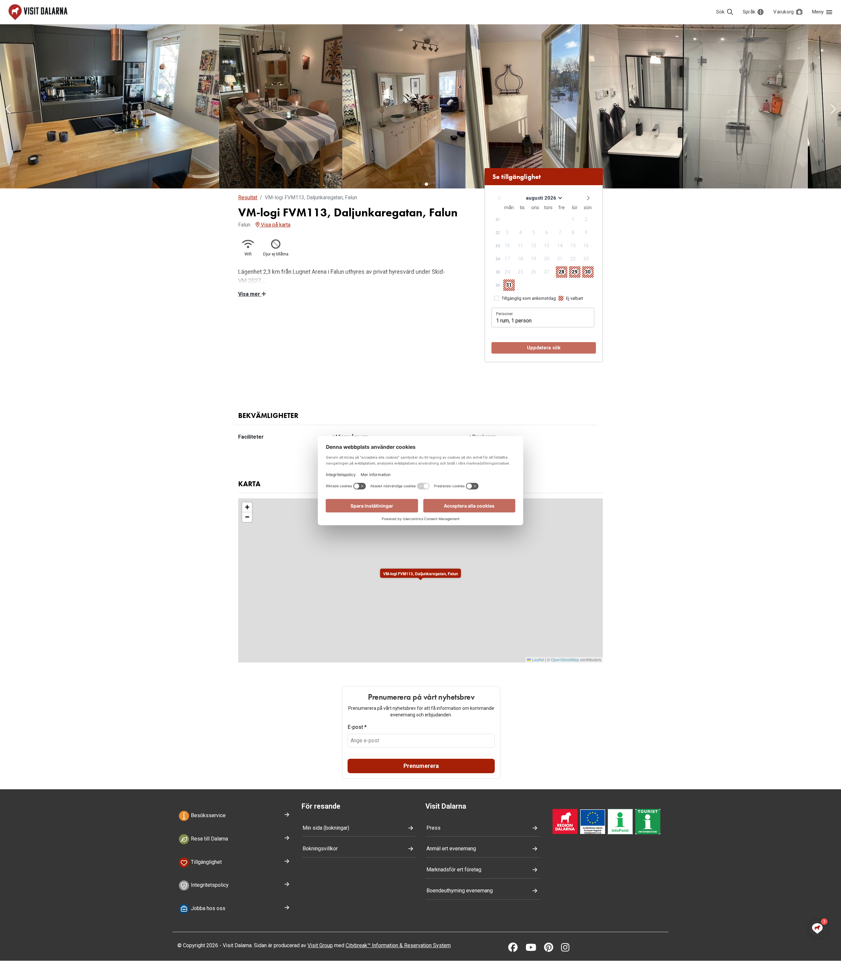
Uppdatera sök (543, 348)
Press (433, 828)
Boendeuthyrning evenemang (459, 890)
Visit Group (320, 945)
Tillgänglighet (206, 862)
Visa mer (249, 294)
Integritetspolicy (209, 885)
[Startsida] (38, 12)
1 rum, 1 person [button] (514, 320)
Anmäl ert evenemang (451, 848)
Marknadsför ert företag (453, 869)
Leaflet (537, 659)
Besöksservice (208, 815)
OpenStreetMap (565, 659)
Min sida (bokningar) (326, 828)
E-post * (357, 727)
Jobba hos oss (207, 908)
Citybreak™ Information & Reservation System (398, 945)
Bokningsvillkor (320, 848)
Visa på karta (275, 225)
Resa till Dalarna (209, 839)
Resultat (247, 197)
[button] (8, 110)
